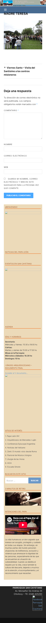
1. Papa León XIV (12, 436)
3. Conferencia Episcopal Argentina (20, 444)
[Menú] (5, 9)
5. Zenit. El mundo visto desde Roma (21, 451)
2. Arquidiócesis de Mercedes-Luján (20, 440)
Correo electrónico (15, 156)
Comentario (11, 110)
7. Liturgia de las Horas (15, 459)
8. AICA (8, 463)
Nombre (8, 144)
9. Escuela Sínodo (12, 467)
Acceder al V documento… (16, 373)
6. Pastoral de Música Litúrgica (18, 455)
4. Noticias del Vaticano (15, 447)
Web (6, 167)
